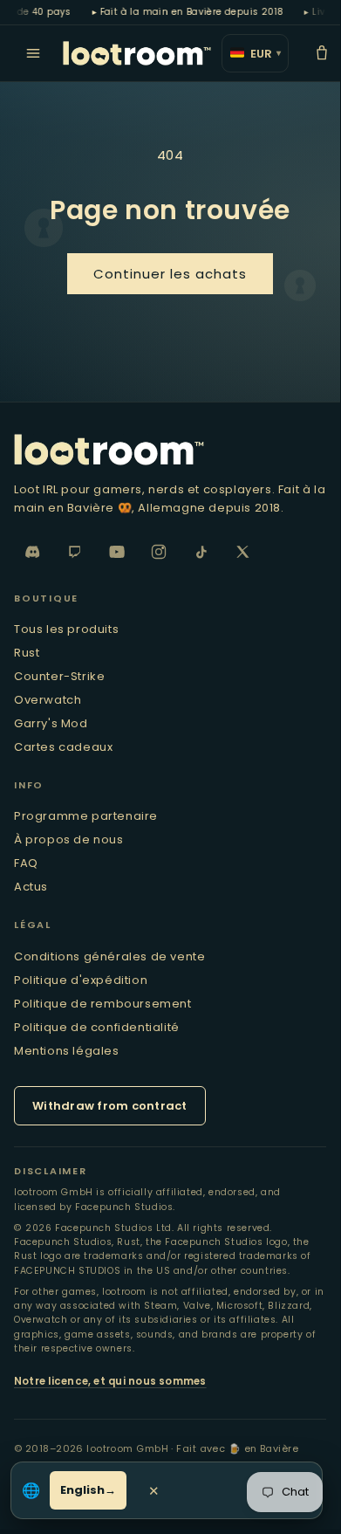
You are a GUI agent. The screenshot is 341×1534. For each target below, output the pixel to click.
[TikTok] (200, 552)
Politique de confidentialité (97, 1027)
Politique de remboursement (103, 1003)
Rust (26, 652)
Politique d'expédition (80, 980)
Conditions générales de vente (109, 956)
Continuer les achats (170, 274)
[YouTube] (117, 552)
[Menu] (33, 53)
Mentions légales (66, 1050)
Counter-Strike (59, 676)
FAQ (26, 863)
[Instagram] (159, 552)
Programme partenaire (86, 816)
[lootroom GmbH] (137, 53)
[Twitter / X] (242, 552)
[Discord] (33, 552)
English (82, 1490)
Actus (31, 886)
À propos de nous (69, 839)
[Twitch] (75, 552)
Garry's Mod (51, 723)
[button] (322, 53)
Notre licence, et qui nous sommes (110, 1381)
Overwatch (47, 699)
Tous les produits (66, 629)
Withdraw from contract (110, 1105)
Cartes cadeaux (63, 747)
